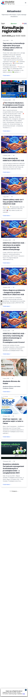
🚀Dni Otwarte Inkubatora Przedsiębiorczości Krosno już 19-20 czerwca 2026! (13, 105)
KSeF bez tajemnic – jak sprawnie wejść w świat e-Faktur (13, 421)
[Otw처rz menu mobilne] (25, 2)
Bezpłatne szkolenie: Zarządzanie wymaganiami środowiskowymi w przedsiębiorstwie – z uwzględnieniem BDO (13, 468)
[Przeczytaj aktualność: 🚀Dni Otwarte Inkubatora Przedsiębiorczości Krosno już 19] (14, 89)
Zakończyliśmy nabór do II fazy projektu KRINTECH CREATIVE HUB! (13, 202)
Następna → (15, 491)
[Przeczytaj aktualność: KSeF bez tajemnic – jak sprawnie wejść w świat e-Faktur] (14, 405)
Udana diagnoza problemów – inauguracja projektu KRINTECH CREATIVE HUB (14, 292)
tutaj (24, 693)
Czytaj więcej (6, 75)
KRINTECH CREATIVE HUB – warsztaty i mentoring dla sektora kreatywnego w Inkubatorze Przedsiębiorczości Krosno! (14, 338)
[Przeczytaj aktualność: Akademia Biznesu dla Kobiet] (14, 367)
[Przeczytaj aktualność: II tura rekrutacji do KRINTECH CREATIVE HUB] (14, 144)
